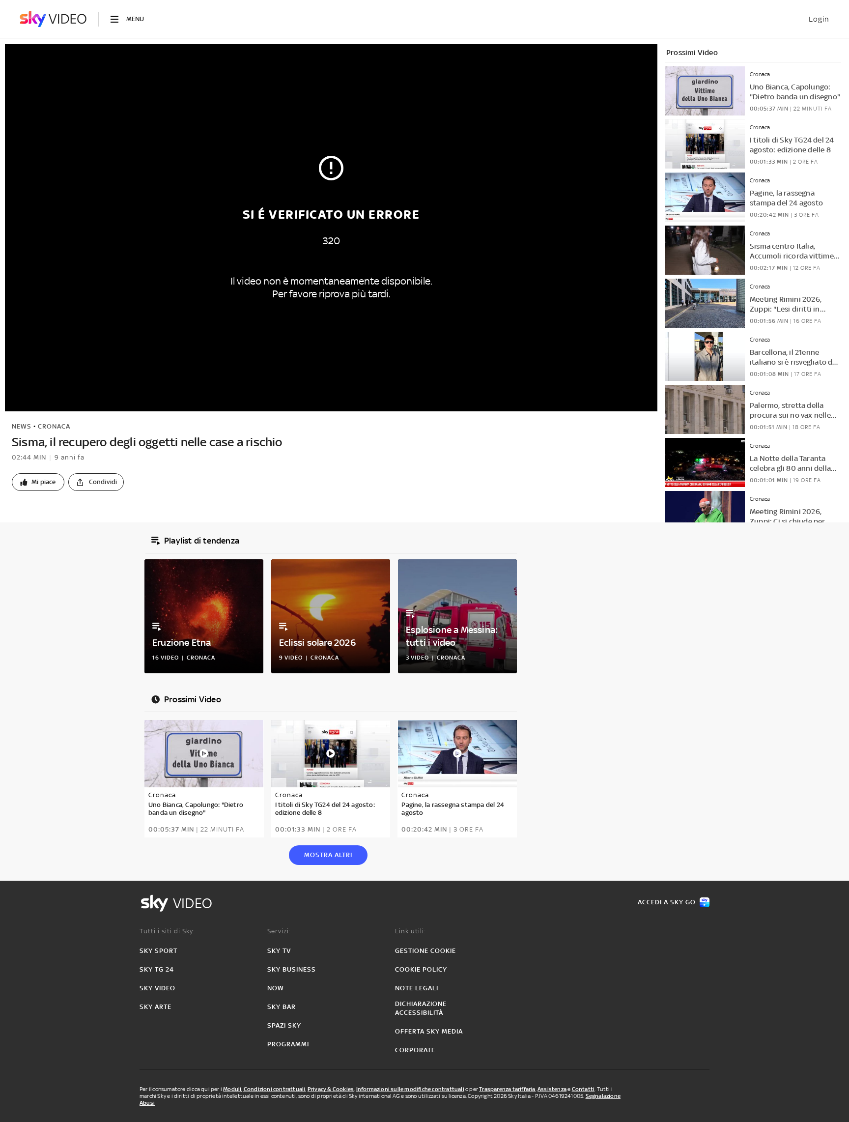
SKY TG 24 (157, 969)
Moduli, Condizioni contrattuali (264, 1089)
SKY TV (279, 950)
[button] (38, 482)
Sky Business (291, 969)
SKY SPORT (158, 950)
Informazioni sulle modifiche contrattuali (410, 1089)
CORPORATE (415, 1050)
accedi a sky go (667, 902)
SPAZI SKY (284, 1025)
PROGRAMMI (288, 1044)
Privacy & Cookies (331, 1089)
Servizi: (279, 931)
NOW (275, 988)
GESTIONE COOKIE (425, 950)
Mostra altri (328, 855)
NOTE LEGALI (416, 988)
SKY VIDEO (157, 988)
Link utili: (410, 931)
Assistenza (552, 1089)
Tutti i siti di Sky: (167, 931)
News (21, 426)
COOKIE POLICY (421, 969)
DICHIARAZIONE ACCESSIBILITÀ (421, 1008)
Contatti (583, 1089)
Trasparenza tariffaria (507, 1089)
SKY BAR (281, 1006)
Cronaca (54, 426)
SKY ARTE (155, 1006)
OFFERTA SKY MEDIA (429, 1031)
